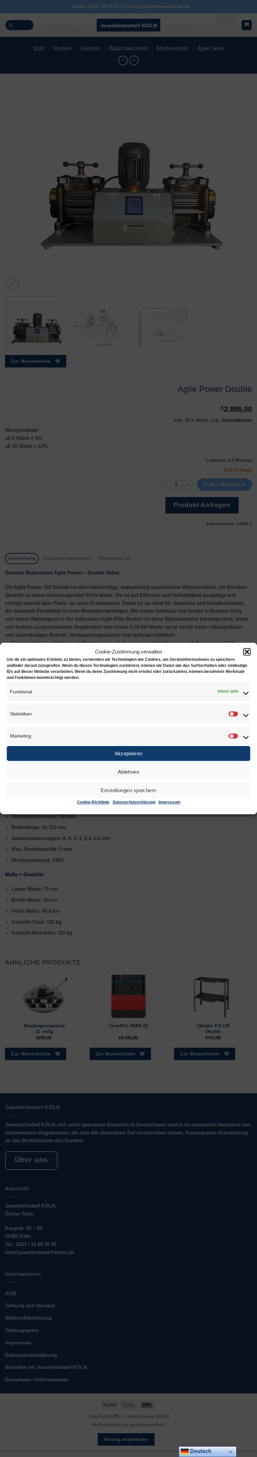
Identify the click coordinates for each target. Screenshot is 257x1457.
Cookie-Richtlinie (93, 802)
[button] (247, 651)
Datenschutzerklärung (134, 802)
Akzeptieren (129, 753)
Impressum (169, 802)
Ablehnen (129, 772)
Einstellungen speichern (128, 790)
